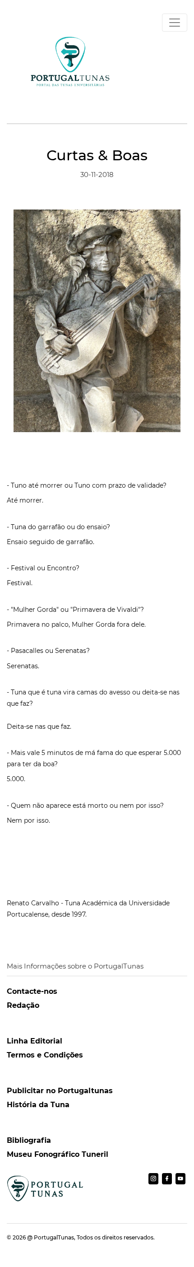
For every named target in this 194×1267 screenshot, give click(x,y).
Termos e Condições (45, 1055)
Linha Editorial (34, 1041)
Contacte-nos (32, 991)
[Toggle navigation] (174, 23)
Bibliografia (29, 1140)
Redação (23, 1005)
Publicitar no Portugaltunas (60, 1090)
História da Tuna (38, 1104)
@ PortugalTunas (50, 1237)
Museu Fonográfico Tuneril (57, 1154)
